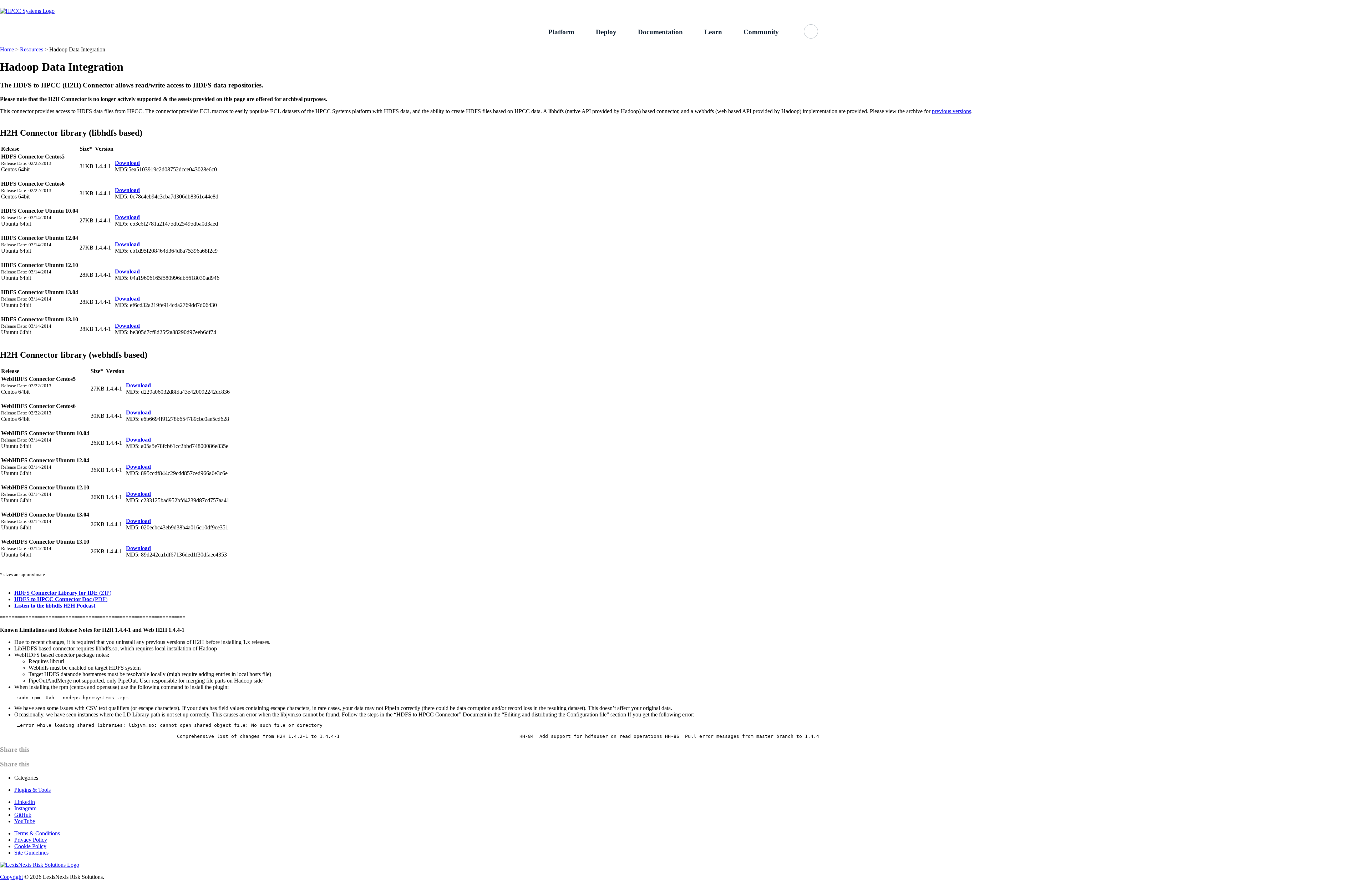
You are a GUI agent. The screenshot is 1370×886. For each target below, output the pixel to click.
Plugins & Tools (32, 790)
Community (761, 32)
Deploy (606, 32)
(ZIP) (62, 593)
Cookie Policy (30, 846)
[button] (811, 31)
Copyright (11, 877)
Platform (561, 32)
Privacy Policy (30, 840)
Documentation (660, 32)
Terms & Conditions (37, 833)
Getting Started (871, 3)
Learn (713, 32)
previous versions (951, 111)
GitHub (941, 3)
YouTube (24, 821)
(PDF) (60, 599)
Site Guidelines (31, 853)
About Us (910, 3)
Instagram (25, 808)
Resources (31, 49)
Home (7, 49)
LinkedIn (24, 802)
